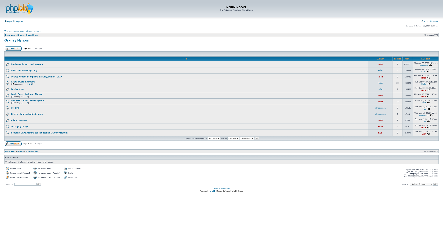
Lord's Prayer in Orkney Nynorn (26, 94)
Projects (15, 108)
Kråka (380, 71)
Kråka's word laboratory (23, 82)
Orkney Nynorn (32, 35)
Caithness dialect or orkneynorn (27, 64)
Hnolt (380, 77)
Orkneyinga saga (19, 126)
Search (435, 21)
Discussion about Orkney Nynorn (27, 100)
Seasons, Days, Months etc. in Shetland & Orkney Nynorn (39, 133)
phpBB (212, 191)
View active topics (33, 31)
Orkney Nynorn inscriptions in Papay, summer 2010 (36, 77)
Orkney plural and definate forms (27, 114)
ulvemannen (380, 108)
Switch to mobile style (221, 188)
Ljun (380, 133)
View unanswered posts (14, 31)
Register (19, 21)
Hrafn (380, 64)
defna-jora (424, 65)
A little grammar (19, 120)
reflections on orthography (24, 70)
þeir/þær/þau (17, 89)
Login (9, 21)
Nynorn (20, 35)
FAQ (425, 21)
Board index (10, 35)
